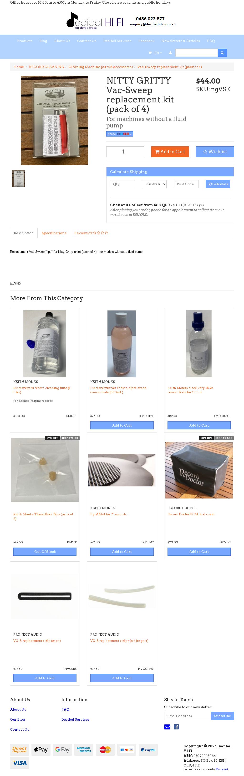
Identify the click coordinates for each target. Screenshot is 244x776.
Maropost (221, 769)
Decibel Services (117, 41)
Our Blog (17, 719)
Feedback (146, 41)
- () (156, 53)
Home (19, 67)
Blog (43, 41)
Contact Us (86, 41)
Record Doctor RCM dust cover (191, 514)
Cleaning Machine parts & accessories (101, 67)
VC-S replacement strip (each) (37, 641)
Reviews (81, 233)
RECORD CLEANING (46, 67)
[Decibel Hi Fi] (122, 19)
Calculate (220, 184)
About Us (62, 41)
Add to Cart (172, 151)
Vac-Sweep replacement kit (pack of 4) (169, 67)
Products (24, 41)
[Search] (222, 53)
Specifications (54, 233)
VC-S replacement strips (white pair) (119, 641)
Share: (112, 134)
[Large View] (18, 178)
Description (24, 233)
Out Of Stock (45, 552)
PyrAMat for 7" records (108, 514)
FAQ (211, 41)
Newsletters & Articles (181, 41)
